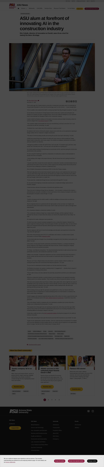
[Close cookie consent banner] (101, 458)
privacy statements (10, 462)
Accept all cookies (59, 461)
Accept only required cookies (76, 461)
